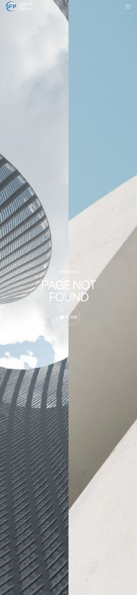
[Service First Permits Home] (19, 6)
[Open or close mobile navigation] (127, 6)
